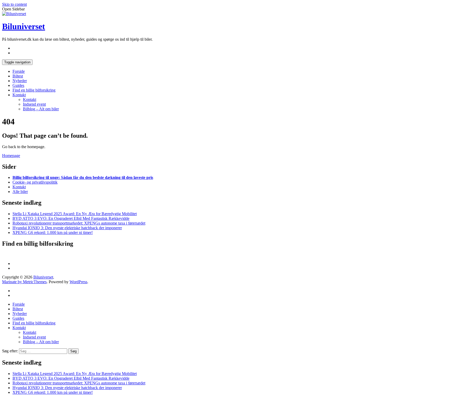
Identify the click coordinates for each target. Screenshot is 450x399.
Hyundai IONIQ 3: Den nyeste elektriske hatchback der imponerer (67, 228)
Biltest (17, 76)
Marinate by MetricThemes (24, 282)
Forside (18, 71)
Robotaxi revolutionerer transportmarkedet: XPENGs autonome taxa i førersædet (78, 223)
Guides (18, 85)
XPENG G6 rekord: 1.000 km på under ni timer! (52, 232)
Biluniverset (23, 26)
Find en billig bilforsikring (33, 90)
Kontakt (19, 95)
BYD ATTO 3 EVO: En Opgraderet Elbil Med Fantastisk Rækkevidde (70, 218)
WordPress (78, 282)
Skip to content (14, 4)
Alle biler (20, 191)
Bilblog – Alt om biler (41, 109)
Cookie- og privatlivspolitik (35, 182)
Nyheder (19, 80)
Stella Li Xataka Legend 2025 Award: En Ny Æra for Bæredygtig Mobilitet (74, 213)
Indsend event (34, 104)
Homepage (11, 155)
